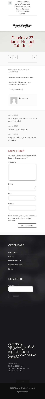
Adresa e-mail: (13, 285)
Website (11, 204)
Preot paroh (12, 252)
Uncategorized (25, 69)
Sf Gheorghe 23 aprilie (17, 129)
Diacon (11, 256)
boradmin (13, 69)
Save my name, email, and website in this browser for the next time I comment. (22, 218)
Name (21, 184)
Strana (10, 269)
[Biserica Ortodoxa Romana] (22, 25)
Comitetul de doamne (16, 265)
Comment (21, 162)
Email (21, 194)
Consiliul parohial (14, 261)
